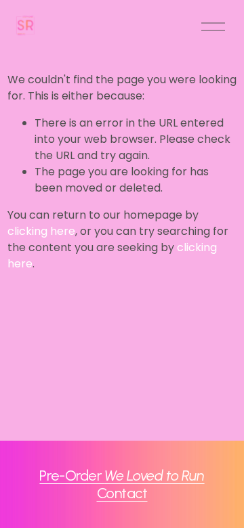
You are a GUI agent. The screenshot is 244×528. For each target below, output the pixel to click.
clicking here (41, 231)
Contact (122, 493)
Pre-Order (121, 475)
